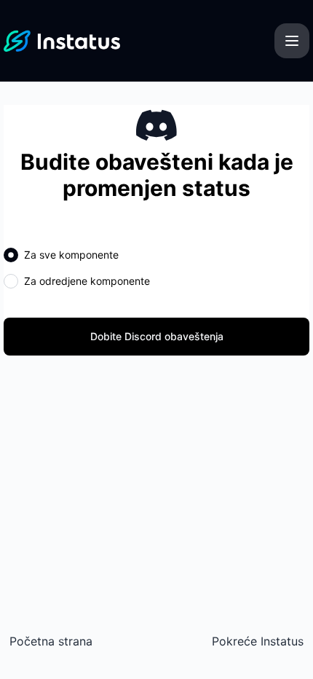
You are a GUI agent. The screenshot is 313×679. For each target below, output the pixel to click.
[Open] (291, 40)
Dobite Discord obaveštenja (156, 336)
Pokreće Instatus (258, 641)
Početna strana (50, 641)
